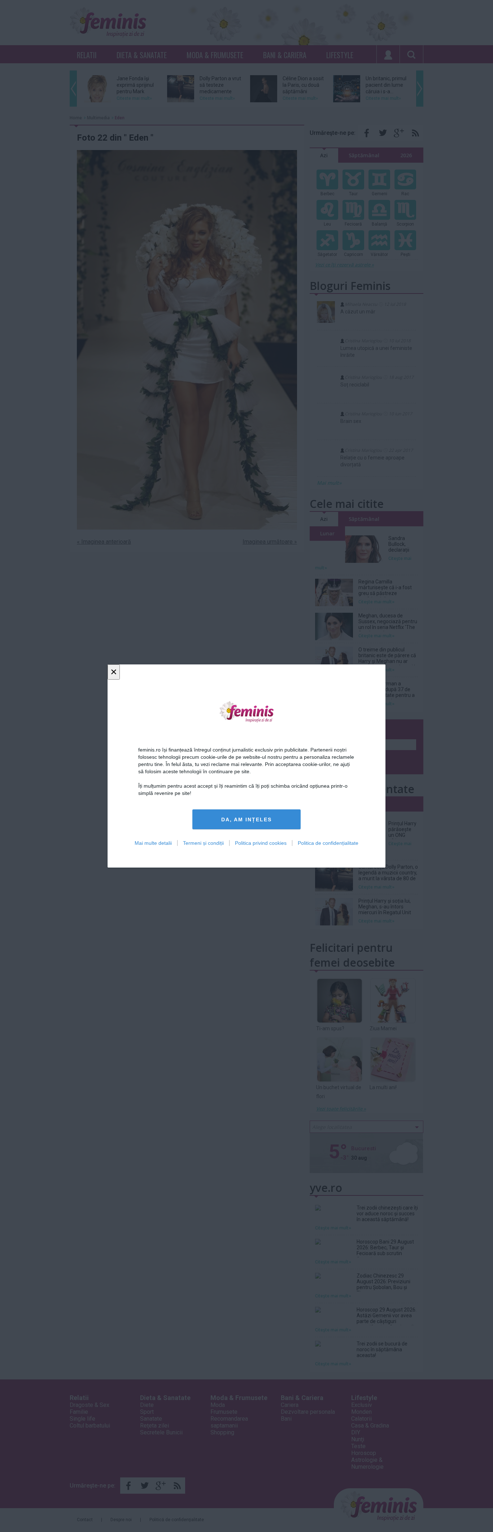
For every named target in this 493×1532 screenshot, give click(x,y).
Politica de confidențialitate (328, 843)
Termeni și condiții (203, 843)
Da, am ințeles (246, 819)
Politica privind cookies (261, 843)
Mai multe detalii (153, 843)
